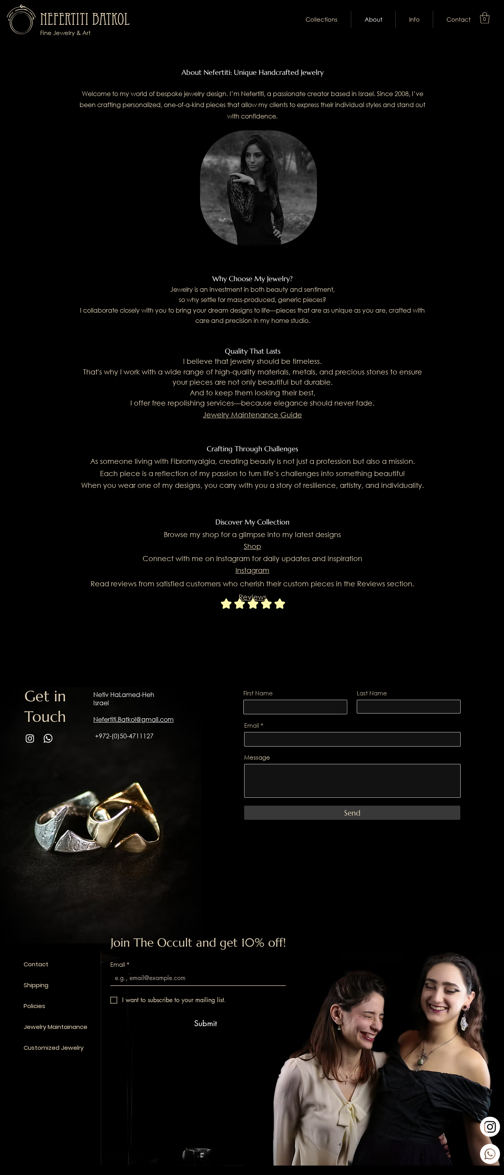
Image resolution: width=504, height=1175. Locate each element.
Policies (34, 1006)
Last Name (372, 693)
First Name (258, 693)
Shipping (35, 985)
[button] (321, 19)
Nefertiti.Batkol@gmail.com (133, 719)
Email (251, 725)
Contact (35, 964)
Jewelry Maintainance (35, 1027)
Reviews (253, 597)
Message (257, 757)
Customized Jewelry (35, 1047)
